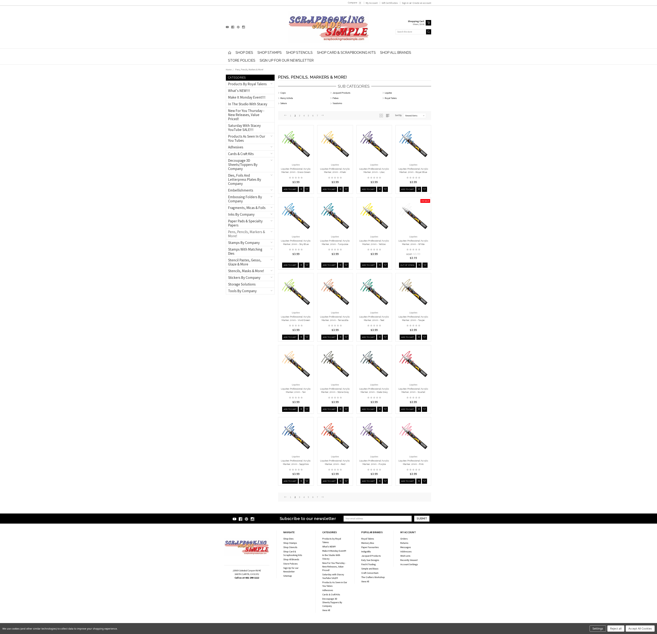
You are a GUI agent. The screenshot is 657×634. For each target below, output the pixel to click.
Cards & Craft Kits (241, 153)
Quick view (296, 150)
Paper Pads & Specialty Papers (245, 223)
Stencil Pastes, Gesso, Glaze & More (244, 262)
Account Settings (409, 564)
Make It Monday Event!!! (247, 97)
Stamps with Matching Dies (245, 251)
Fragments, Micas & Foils (247, 207)
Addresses (406, 551)
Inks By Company (241, 214)
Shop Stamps (269, 52)
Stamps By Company (244, 242)
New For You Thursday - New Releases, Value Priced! (246, 114)
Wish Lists (405, 555)
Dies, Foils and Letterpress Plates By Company (244, 179)
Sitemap (287, 575)
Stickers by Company (244, 277)
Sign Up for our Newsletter (287, 60)
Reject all (616, 628)
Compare (354, 2)
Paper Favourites (370, 547)
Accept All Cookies (640, 628)
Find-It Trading (368, 564)
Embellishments (240, 190)
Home (228, 69)
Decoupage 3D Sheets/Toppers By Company (242, 164)
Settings (597, 628)
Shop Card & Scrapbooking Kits (346, 52)
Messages (405, 547)
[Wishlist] (307, 189)
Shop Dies (244, 52)
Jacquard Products (371, 555)
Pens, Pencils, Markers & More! (249, 69)
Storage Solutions (242, 284)
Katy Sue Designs (370, 560)
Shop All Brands (395, 52)
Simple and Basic (370, 568)
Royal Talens (367, 538)
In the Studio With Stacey (247, 104)
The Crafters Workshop (373, 577)
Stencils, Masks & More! (246, 271)
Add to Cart (290, 189)
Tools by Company (242, 291)
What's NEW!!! (239, 90)
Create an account (422, 2)
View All (326, 610)
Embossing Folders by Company (245, 199)
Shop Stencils (299, 52)
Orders (404, 538)
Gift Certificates (390, 2)
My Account (372, 2)
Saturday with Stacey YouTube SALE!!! (244, 127)
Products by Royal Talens (247, 84)
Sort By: (398, 115)
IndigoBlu (366, 551)
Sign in (405, 2)
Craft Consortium (369, 572)
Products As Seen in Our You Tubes (246, 138)
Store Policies (241, 60)
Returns (404, 542)
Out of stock (407, 265)
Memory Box (367, 542)
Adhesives (235, 147)
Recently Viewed (408, 560)
